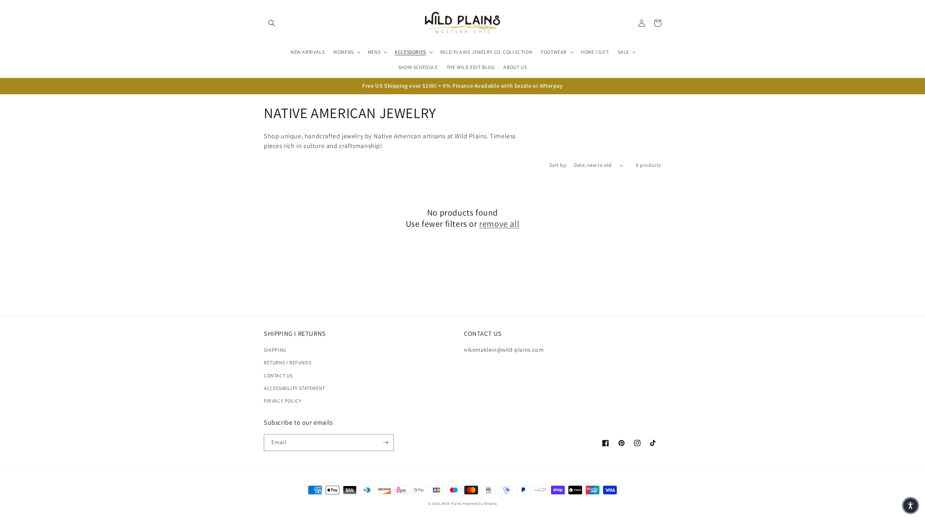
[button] (272, 23)
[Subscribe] (385, 442)
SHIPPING (275, 350)
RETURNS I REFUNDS (287, 362)
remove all (499, 223)
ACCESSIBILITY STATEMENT (294, 388)
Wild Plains (451, 503)
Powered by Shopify (479, 503)
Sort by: (558, 165)
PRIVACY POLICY (282, 401)
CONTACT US (278, 375)
